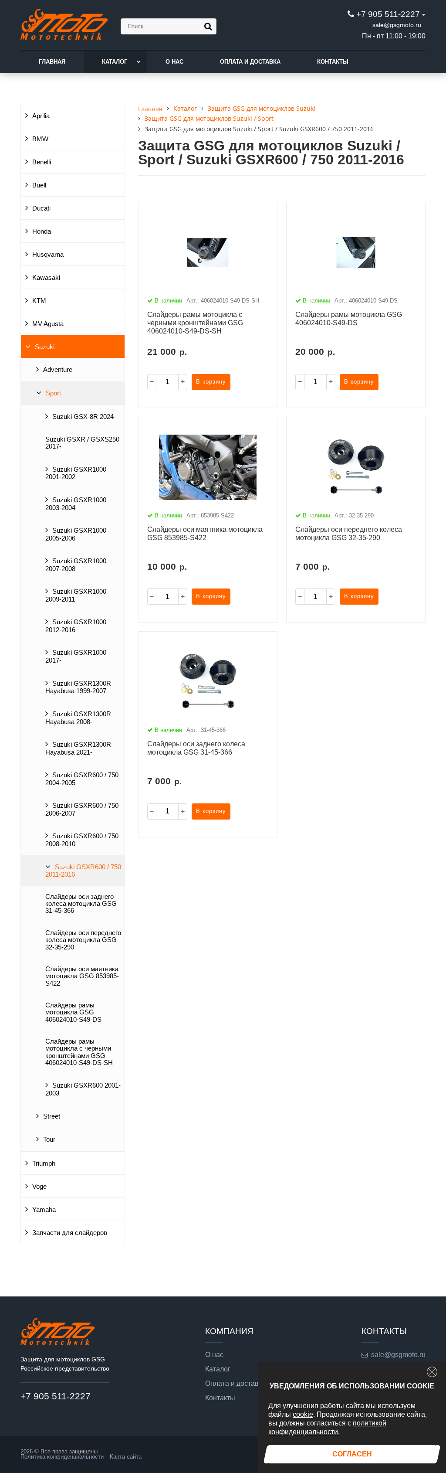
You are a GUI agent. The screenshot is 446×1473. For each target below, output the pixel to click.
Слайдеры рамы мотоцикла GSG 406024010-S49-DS (73, 1012)
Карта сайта (126, 1456)
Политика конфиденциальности (62, 1456)
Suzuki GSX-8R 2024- (84, 416)
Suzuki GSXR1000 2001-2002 (75, 473)
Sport (53, 393)
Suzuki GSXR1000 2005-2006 (75, 534)
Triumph (43, 1163)
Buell (39, 185)
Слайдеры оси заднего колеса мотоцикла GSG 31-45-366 (81, 904)
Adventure (57, 369)
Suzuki (44, 347)
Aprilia (41, 115)
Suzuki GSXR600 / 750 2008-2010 (81, 840)
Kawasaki (46, 277)
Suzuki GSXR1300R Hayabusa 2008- (78, 718)
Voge (39, 1186)
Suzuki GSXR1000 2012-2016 (75, 626)
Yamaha (44, 1209)
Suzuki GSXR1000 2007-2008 (75, 565)
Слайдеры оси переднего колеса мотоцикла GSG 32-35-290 (83, 940)
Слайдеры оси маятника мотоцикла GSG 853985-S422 (82, 976)
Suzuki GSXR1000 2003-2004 (75, 504)
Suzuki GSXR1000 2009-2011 (75, 595)
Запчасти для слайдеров (69, 1232)
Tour (49, 1139)
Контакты (332, 61)
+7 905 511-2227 (388, 14)
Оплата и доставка (250, 61)
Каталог (114, 61)
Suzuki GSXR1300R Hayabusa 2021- (78, 748)
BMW (40, 139)
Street (51, 1116)
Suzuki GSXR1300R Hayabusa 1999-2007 (78, 687)
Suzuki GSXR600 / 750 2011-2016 (83, 871)
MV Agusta (48, 323)
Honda (41, 231)
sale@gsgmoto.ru (396, 24)
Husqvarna (48, 254)
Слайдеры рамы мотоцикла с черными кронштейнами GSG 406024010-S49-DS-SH (79, 1052)
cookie (303, 1414)
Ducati (41, 208)
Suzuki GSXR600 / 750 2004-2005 (81, 779)
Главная (52, 61)
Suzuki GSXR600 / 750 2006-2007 (81, 809)
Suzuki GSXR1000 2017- (75, 656)
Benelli (41, 162)
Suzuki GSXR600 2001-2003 (83, 1089)
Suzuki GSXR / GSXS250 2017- (82, 443)
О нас (174, 61)
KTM (39, 300)
